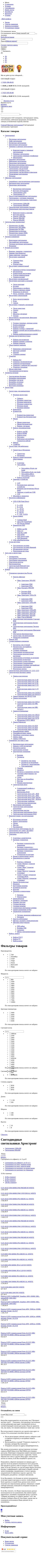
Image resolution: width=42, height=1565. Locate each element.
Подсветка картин (19, 748)
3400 (12, 1048)
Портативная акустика (21, 551)
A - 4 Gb (20, 505)
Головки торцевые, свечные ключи (25, 323)
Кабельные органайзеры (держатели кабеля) (25, 440)
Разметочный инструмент (22, 273)
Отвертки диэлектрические (22, 362)
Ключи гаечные (14, 319)
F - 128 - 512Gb (22, 514)
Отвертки (12, 356)
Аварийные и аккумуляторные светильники (24, 181)
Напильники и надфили (21, 288)
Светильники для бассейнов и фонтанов (23, 172)
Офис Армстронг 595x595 (26, 580)
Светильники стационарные (23, 663)
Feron (13, 963)
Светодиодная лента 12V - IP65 (28, 795)
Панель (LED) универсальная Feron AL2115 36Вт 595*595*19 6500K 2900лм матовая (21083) (18, 1352)
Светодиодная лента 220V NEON (28, 797)
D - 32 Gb (20, 510)
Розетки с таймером (24, 862)
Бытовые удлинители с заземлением (25, 851)
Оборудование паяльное (17, 345)
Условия (8, 6)
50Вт (12, 994)
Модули (16, 825)
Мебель (15, 442)
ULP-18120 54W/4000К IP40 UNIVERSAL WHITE (18, 1226)
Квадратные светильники (22, 189)
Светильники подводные (22, 659)
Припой (16, 352)
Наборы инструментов (21, 339)
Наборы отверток (19, 343)
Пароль (3, 41)
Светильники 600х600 (21, 205)
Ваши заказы (9, 1541)
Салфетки (16, 444)
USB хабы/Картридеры (21, 540)
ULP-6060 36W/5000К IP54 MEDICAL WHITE (17, 1259)
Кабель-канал (17, 941)
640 (12, 1072)
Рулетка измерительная (21, 275)
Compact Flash (22, 520)
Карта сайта (9, 1533)
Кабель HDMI (22, 433)
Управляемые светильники (18, 174)
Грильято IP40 (26, 591)
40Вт (12, 988)
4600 (12, 1066)
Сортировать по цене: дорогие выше (17, 1166)
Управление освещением (21, 911)
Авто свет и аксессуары (13, 553)
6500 (12, 1021)
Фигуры (20, 781)
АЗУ (18, 483)
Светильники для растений (18, 168)
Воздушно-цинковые (16, 385)
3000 (12, 1013)
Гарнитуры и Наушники (21, 450)
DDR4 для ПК (22, 529)
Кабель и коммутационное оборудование (22, 458)
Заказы (7, 22)
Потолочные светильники (18, 145)
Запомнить (6, 51)
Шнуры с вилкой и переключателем (25, 921)
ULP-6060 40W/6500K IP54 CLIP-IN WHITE (16, 1270)
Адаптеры (20, 463)
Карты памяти (18, 516)
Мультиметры (18, 271)
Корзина (4, 104)
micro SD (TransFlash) (24, 522)
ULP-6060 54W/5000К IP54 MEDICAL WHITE (17, 1281)
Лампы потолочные (20, 698)
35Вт (12, 982)
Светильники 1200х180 (21, 203)
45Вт (12, 990)
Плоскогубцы (18, 264)
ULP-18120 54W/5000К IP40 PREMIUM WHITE (17, 1237)
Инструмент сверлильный (18, 295)
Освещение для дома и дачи (18, 740)
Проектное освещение (21, 637)
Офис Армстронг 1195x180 (26, 602)
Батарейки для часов (16, 380)
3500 (12, 1050)
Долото (15, 310)
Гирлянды (20, 757)
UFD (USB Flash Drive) (21, 501)
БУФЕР (7, 569)
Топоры (15, 316)
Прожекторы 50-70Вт (16, 229)
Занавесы (20, 770)
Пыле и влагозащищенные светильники (23, 196)
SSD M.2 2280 (22, 533)
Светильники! (10, 135)
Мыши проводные (23, 422)
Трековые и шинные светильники (21, 146)
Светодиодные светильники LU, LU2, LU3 (24, 670)
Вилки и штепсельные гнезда (23, 856)
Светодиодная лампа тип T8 (19, 832)
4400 (12, 1064)
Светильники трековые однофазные (25, 156)
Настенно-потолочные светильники (21, 165)
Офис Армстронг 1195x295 (26, 610)
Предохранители (15, 564)
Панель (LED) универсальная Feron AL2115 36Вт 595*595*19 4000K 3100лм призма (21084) (18, 1343)
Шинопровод (17, 157)
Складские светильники (17, 235)
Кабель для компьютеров (21, 428)
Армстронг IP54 (26, 586)
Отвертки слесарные (20, 367)
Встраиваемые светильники (18, 167)
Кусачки (16, 286)
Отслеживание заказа (8, 33)
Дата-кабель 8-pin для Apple (30, 472)
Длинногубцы (18, 260)
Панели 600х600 (18, 220)
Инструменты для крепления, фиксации (23, 317)
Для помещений (26, 766)
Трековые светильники (21, 154)
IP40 (12, 1087)
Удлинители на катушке (25, 854)
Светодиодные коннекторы (26, 803)
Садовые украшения (20, 650)
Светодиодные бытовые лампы (20, 672)
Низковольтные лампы (21, 731)
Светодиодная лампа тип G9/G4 (28, 702)
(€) (6, 60)
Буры (15, 301)
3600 (12, 1052)
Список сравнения (11, 24)
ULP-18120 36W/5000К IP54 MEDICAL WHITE (17, 1210)
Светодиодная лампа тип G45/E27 (29, 693)
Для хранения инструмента (18, 371)
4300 (12, 1062)
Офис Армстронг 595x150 (26, 613)
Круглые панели (18, 214)
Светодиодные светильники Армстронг (23, 200)
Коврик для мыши (23, 426)
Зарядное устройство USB (26, 492)
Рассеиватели (17, 827)
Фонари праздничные (24, 783)
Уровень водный (19, 277)
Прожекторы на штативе (17, 231)
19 (12, 1125)
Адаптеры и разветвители (22, 838)
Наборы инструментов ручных (19, 336)
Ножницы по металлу (20, 292)
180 (12, 1113)
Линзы (15, 823)
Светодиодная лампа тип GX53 (28, 716)
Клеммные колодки (20, 887)
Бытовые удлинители (20, 840)
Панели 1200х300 (19, 216)
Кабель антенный (23, 477)
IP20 (12, 1085)
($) (6, 56)
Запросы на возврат (12, 26)
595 (12, 1102)
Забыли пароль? (11, 41)
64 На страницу (10, 1181)
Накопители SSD (19, 525)
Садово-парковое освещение (19, 641)
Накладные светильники (17, 163)
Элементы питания (11, 373)
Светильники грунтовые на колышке (26, 658)
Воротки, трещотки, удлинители (20, 251)
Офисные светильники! (15, 125)
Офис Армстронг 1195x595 (26, 612)
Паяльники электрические (22, 349)
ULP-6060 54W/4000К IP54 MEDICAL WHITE (17, 1276)
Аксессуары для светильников (23, 636)
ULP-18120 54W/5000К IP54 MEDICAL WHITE (17, 1243)
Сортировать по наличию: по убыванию (19, 1170)
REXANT (14, 965)
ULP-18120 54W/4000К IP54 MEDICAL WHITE (17, 1232)
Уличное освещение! (12, 237)
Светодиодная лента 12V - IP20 (28, 794)
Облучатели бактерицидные (23, 634)
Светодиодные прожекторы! (15, 222)
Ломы (15, 312)
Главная (3, 125)
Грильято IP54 (26, 593)
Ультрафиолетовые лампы (22, 733)
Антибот (4, 35)
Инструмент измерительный (19, 266)
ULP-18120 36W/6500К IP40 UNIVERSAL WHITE (18, 1215)
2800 (12, 1038)
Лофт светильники (15, 141)
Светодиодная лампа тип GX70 (28, 718)
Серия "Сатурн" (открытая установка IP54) (26, 875)
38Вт (12, 986)
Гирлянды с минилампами (30, 764)
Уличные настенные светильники (20, 244)
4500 (12, 1017)
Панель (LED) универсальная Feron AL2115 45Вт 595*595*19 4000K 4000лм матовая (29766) (18, 1371)
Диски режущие (18, 284)
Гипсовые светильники (17, 159)
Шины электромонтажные (26, 932)
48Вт (12, 992)
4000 (12, 1015)
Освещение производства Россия (20, 573)
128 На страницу (11, 1182)
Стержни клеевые (19, 354)
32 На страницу (10, 1179)
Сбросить (4, 1134)
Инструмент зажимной (17, 257)
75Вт (12, 1000)
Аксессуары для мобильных (18, 446)
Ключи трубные (18, 327)
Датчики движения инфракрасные (29, 915)
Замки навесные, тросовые (18, 255)
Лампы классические (20, 676)
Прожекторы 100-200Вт (17, 227)
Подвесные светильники (17, 143)
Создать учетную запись (9, 45)
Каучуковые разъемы (20, 886)
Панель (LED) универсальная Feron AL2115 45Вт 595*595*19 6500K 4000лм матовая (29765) (18, 1389)
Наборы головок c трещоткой (23, 328)
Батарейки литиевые (16, 382)
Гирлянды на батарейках (29, 762)
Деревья (20, 768)
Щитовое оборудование (21, 922)
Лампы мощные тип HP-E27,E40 (24, 696)
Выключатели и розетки (21, 858)
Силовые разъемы (19, 906)
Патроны (20, 895)
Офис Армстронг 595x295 (26, 615)
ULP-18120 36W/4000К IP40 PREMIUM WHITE (17, 1188)
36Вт (12, 984)
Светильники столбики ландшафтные (26, 665)
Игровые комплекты (24, 402)
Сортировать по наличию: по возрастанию (20, 1168)
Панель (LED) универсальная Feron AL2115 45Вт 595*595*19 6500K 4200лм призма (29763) (18, 1398)
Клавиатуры (17, 411)
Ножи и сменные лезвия (21, 290)
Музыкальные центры (20, 549)
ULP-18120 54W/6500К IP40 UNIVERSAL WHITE (18, 1248)
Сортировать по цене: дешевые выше (18, 1164)
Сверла (15, 303)
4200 (12, 1060)
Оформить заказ (6, 106)
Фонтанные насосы (20, 669)
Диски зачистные (19, 308)
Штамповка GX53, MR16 (26, 720)
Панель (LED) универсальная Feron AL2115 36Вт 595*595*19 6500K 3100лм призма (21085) (18, 1361)
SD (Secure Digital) (23, 523)
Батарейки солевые (15, 384)
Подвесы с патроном (20, 900)
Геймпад (20, 398)
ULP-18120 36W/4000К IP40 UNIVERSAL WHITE (18, 1193)
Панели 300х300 (18, 218)
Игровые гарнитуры (24, 400)
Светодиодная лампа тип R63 (27, 729)
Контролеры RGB (23, 792)
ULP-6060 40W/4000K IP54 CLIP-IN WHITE (16, 1265)
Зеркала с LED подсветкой (22, 746)
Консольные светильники (18, 240)
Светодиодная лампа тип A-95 (27, 683)
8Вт (12, 979)
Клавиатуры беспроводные (26, 417)
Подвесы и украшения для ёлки (28, 772)
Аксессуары (9, 387)
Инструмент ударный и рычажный (21, 305)
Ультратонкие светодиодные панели (21, 209)
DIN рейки (21, 926)
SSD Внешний (22, 538)
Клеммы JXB (21, 928)
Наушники (21, 455)
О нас (7, 1531)
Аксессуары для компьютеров (19, 391)
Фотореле (20, 917)
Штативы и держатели (21, 496)
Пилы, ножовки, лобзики (22, 294)
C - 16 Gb (20, 509)
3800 (12, 1054)
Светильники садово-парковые (24, 661)
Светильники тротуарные (22, 667)
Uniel (13, 959)
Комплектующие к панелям (22, 213)
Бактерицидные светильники (19, 183)
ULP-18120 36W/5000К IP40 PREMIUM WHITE (17, 1204)
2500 (12, 1036)
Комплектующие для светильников (21, 816)
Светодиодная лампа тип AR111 (28, 715)
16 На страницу (10, 1177)
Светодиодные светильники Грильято (22, 207)
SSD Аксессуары (23, 536)
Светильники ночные (20, 750)
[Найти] (20, 114)
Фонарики (12, 246)
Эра (12, 954)
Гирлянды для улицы (28, 761)
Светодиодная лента (20, 784)
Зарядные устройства (20, 479)
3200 (12, 1046)
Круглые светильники (20, 191)
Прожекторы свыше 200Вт (18, 233)
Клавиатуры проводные (25, 415)
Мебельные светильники (17, 161)
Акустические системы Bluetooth (24, 547)
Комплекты (17, 409)
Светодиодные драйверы (26, 801)
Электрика (12, 834)
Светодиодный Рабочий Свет (19, 566)
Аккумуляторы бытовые (17, 376)
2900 (12, 1040)
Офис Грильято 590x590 (25, 588)
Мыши (15, 419)
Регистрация (9, 37)
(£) (6, 62)
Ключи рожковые (19, 325)
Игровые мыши (22, 406)
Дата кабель (21, 465)
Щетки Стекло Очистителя (18, 567)
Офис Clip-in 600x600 (24, 617)
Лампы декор (17, 737)
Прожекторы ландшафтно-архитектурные (22, 647)
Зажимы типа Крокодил (17, 253)
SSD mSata (21, 534)
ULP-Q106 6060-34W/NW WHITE (12, 1292)
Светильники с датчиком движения (21, 198)
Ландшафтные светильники (18, 242)
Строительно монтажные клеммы (24, 908)
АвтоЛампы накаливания (18, 560)
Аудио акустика (14, 542)
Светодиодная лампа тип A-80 (27, 681)
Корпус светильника (20, 821)
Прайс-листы (9, 10)
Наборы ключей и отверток (22, 341)
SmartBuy (14, 956)
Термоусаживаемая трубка (22, 909)
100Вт (13, 1002)
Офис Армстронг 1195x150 (26, 595)
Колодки (16, 889)
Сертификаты (9, 8)
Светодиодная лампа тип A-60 (27, 680)
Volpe (13, 961)
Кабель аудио (21, 435)
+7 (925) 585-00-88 (7, 93)
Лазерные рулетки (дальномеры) (24, 270)
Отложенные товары (12, 28)
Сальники (20, 930)
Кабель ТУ (16, 939)
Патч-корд (20, 437)
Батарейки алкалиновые (17, 378)
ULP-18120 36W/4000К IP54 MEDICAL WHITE (17, 1199)
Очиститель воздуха (16, 562)
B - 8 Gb (20, 507)
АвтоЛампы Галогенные (17, 558)
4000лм (13, 1058)
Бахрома (20, 755)
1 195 (13, 1100)
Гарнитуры (21, 453)
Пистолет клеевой (19, 351)
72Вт (12, 998)
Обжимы (16, 262)
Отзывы (7, 15)
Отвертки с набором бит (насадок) (25, 365)
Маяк (13, 967)
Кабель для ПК (22, 431)
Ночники (12, 176)
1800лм (13, 1034)
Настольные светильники (22, 805)
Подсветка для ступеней (21, 645)
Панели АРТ (13, 639)
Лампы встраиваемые (20, 711)
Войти (3, 37)
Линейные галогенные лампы (23, 735)
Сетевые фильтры (19, 904)
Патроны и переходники (21, 891)
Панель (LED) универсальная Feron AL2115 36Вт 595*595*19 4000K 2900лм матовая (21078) (18, 1334)
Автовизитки (13, 556)
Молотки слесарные (20, 314)
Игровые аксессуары (20, 395)
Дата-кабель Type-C (28, 476)
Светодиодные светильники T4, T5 (21, 829)
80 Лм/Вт (14, 1075)
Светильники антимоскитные (23, 652)
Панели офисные (19, 577)
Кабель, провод (14, 933)
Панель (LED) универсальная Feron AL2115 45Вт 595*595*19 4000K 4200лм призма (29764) (18, 1380)
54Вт (12, 996)
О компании (9, 4)
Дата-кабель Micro (27, 474)
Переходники (22, 897)
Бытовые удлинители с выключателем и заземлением (27, 848)
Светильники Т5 (19, 194)
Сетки (19, 777)
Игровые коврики (23, 408)
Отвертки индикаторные (21, 363)
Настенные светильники (17, 139)
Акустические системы (21, 545)
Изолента (16, 884)
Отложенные (9, 1543)
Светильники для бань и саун (19, 170)
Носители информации (17, 498)
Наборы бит (17, 360)
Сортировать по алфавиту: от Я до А (17, 1163)
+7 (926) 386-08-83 (7, 82)
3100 (12, 1044)
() (6, 58)
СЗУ (18, 494)
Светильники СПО (19, 192)
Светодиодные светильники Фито (25, 812)
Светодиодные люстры (21, 810)
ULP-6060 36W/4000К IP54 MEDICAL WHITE (17, 1254)
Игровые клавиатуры (24, 404)
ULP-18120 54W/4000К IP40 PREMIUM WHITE (17, 1221)
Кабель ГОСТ (18, 937)
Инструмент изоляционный (18, 279)
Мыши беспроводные (24, 424)
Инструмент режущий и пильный (21, 281)
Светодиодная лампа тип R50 (27, 727)
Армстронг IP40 (26, 584)
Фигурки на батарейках (25, 779)
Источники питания (20, 819)
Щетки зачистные (15, 369)
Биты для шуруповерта (21, 299)
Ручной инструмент (12, 248)
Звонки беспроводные (21, 882)
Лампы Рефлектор (19, 722)
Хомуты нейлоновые (20, 919)
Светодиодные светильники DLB (24, 814)
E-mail (3, 39)
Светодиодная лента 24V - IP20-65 (29, 799)
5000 (12, 1019)
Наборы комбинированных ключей (25, 334)
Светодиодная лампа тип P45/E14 (29, 694)
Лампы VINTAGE (19, 738)
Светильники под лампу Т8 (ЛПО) (21, 830)
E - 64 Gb (20, 512)
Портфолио (9, 12)
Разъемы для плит (19, 902)
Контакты (8, 13)
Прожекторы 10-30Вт (16, 225)
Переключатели (18, 898)
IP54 (12, 1089)
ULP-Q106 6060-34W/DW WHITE (12, 1287)
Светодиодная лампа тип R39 (27, 726)
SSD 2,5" (20, 531)
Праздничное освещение (21, 751)
